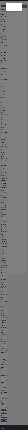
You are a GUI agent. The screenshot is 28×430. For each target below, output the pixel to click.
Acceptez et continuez (19, 10)
